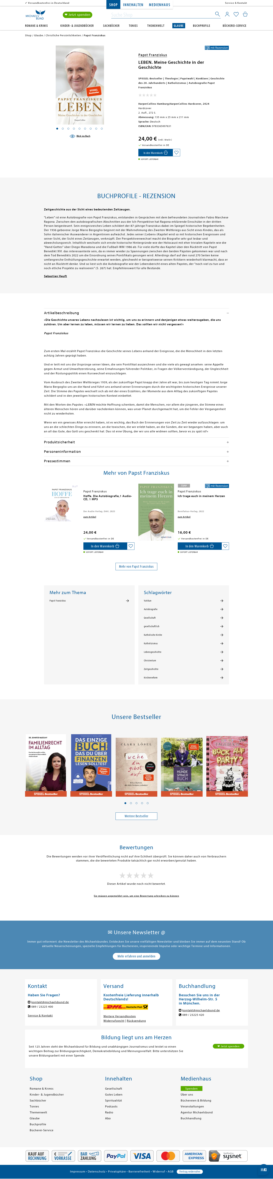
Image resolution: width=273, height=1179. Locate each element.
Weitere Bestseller (136, 816)
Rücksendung (136, 1020)
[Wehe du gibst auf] (136, 763)
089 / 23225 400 (42, 1006)
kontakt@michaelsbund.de (50, 1002)
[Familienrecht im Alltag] (46, 763)
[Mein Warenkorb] (245, 14)
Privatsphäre (117, 1171)
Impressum (77, 1171)
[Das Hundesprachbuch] (182, 763)
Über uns (187, 1094)
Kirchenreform (151, 677)
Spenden (191, 1088)
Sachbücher (111, 26)
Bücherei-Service (234, 26)
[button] (125, 803)
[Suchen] (218, 14)
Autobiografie (150, 609)
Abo (108, 1118)
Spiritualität (113, 1100)
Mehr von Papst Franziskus (136, 566)
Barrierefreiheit (139, 1171)
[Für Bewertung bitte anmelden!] (147, 96)
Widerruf (159, 1171)
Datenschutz (96, 1171)
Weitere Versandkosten (119, 1016)
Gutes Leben (114, 1094)
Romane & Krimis (36, 26)
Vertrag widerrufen (189, 1171)
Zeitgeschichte (151, 669)
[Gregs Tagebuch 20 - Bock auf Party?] (227, 763)
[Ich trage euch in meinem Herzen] (156, 512)
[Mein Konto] (227, 14)
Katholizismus (151, 643)
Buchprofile (201, 26)
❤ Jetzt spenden (77, 15)
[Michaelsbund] (35, 16)
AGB (171, 1171)
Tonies (133, 26)
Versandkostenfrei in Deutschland (48, 2)
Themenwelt (156, 26)
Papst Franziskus (152, 55)
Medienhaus (159, 5)
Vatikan (148, 600)
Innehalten (133, 5)
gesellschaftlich (152, 626)
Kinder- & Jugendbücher (77, 26)
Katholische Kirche (153, 634)
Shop (113, 5)
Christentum (150, 660)
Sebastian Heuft (55, 276)
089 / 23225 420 (193, 1015)
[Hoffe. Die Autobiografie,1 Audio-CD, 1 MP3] (62, 502)
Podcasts (111, 1106)
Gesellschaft (150, 617)
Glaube (179, 26)
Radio (109, 1112)
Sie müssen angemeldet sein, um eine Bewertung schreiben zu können (136, 895)
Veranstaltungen (192, 1106)
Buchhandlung (191, 1118)
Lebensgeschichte (152, 652)
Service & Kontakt (236, 2)
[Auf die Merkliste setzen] (176, 152)
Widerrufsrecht (113, 1020)
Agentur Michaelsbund (197, 1112)
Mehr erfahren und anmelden (136, 956)
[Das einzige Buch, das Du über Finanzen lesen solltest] (91, 763)
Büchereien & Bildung (196, 1100)
